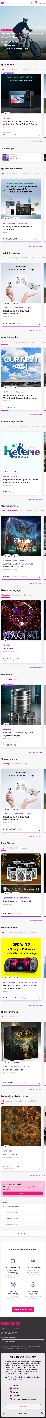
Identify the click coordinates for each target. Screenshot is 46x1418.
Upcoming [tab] (13, 258)
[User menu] (40, 3)
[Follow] (5, 640)
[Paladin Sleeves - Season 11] (21, 873)
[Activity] (35, 3)
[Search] (31, 3)
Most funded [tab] (15, 764)
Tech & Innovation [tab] (12, 69)
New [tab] (16, 679)
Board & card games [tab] (10, 511)
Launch (22, 1193)
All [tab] (3, 69)
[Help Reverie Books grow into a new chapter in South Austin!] (21, 452)
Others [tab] (41, 511)
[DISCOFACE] (21, 620)
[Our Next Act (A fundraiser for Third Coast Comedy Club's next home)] (21, 368)
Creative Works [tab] (26, 69)
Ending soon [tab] (26, 764)
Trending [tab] (5, 764)
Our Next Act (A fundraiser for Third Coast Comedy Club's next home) (19, 398)
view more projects (36, 142)
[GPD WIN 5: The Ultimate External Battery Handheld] (21, 958)
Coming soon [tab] (7, 679)
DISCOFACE (8, 648)
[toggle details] (40, 137)
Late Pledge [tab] (35, 258)
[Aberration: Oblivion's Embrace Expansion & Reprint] (21, 536)
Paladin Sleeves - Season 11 (17, 901)
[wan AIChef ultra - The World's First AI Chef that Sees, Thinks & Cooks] (21, 94)
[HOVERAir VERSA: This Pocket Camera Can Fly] (21, 283)
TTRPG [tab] (22, 511)
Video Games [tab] (32, 511)
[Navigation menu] (44, 3)
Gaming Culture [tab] (40, 69)
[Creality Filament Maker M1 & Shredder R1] (21, 199)
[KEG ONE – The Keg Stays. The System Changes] (21, 705)
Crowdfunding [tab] (24, 258)
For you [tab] (4, 258)
